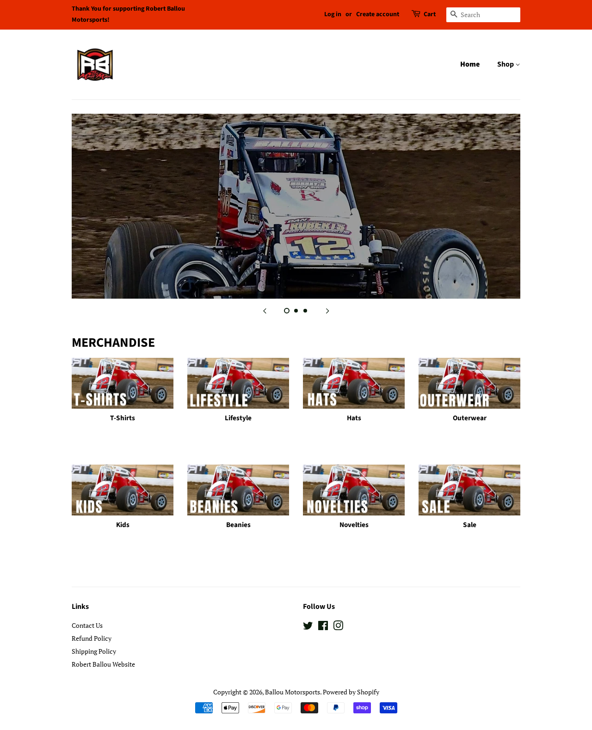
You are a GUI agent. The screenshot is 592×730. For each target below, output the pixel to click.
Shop (506, 64)
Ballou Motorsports (292, 691)
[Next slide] (327, 310)
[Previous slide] (264, 310)
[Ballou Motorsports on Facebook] (323, 627)
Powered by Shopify (351, 691)
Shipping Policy (94, 651)
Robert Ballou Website (103, 664)
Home (470, 64)
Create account (377, 14)
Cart (430, 14)
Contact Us (87, 625)
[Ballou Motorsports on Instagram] (338, 627)
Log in (332, 14)
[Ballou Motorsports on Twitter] (308, 627)
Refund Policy (91, 638)
